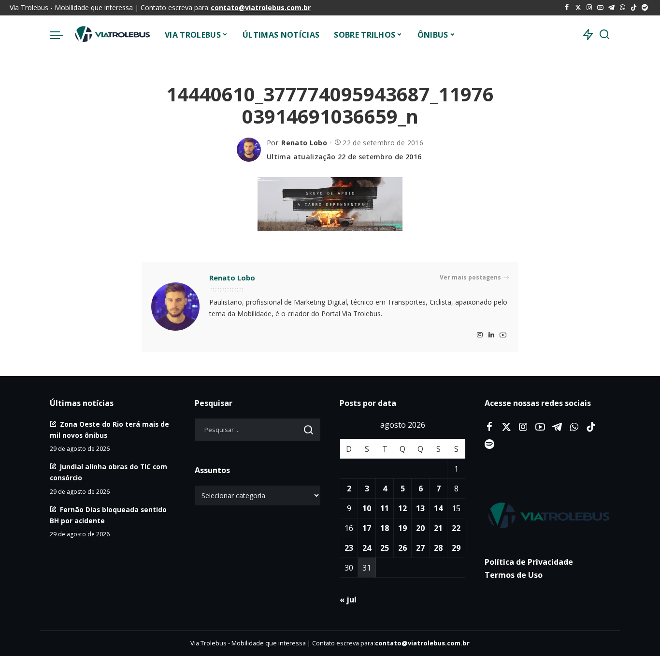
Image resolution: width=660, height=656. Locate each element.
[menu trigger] (61, 34)
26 (402, 548)
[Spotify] (644, 7)
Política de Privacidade (529, 562)
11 (384, 508)
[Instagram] (589, 7)
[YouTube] (600, 7)
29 (456, 548)
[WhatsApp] (622, 7)
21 (438, 528)
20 (420, 528)
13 (420, 508)
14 (438, 508)
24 (366, 548)
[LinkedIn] (491, 335)
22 (456, 528)
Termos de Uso (514, 575)
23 (348, 548)
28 (438, 548)
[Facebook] (567, 7)
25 (384, 548)
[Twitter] (578, 7)
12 (402, 508)
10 (366, 508)
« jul (348, 599)
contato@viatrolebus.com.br (261, 7)
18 (384, 528)
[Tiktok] (633, 7)
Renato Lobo (304, 142)
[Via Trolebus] (111, 34)
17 (366, 528)
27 (420, 548)
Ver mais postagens (470, 277)
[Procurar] (604, 34)
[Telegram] (611, 7)
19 (402, 528)
